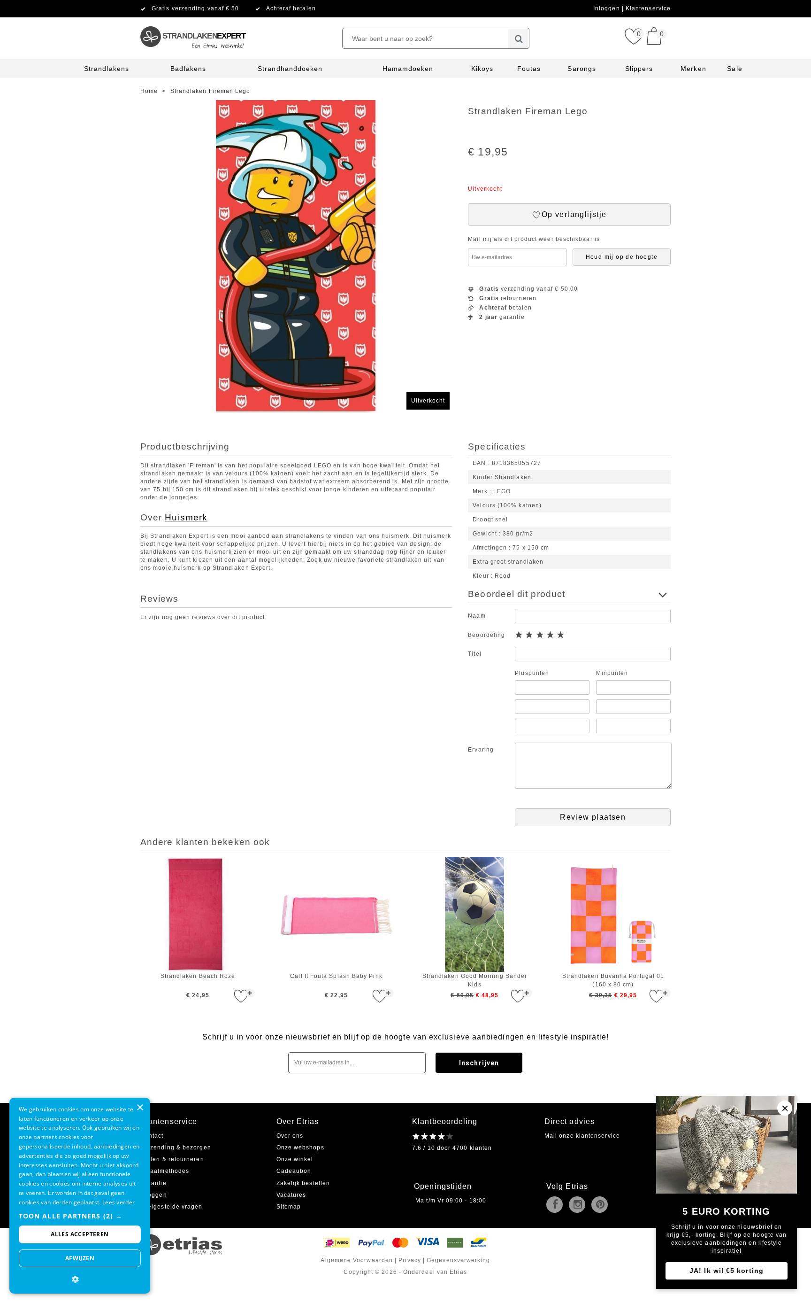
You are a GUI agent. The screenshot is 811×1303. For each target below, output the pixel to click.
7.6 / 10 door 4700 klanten (452, 1148)
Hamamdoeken (408, 68)
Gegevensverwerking (458, 1260)
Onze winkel (295, 1159)
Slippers (639, 68)
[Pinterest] (601, 1205)
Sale (734, 68)
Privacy (409, 1260)
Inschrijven (479, 1063)
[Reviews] (433, 1136)
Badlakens (188, 68)
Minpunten (612, 673)
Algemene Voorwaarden (357, 1260)
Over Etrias (297, 1121)
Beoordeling (486, 635)
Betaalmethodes (164, 1171)
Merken (693, 68)
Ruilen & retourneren (172, 1159)
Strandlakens (106, 68)
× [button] (139, 1107)
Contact (152, 1135)
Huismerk (186, 517)
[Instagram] (579, 1205)
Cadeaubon (294, 1171)
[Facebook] (556, 1205)
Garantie (153, 1183)
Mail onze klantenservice (582, 1135)
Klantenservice (648, 8)
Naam (476, 616)
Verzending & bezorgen (175, 1147)
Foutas (529, 68)
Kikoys (482, 68)
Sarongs (581, 68)
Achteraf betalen (291, 8)
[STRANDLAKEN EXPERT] (192, 21)
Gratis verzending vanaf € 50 (195, 8)
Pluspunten (532, 673)
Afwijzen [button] (79, 1258)
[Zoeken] (518, 38)
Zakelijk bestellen (303, 1183)
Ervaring (481, 749)
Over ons (290, 1135)
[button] (80, 1216)
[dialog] (79, 1196)
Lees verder (118, 1202)
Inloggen (607, 8)
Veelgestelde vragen (171, 1206)
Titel (474, 654)
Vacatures (291, 1195)
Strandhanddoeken (290, 68)
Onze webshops (300, 1147)
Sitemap (288, 1206)
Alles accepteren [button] (79, 1234)
